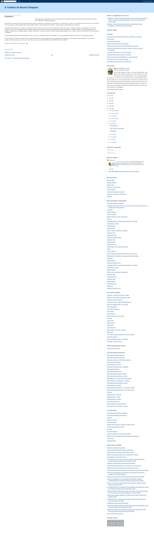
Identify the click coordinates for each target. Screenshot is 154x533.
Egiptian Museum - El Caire (114, 364)
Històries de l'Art (111, 260)
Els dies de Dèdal (111, 214)
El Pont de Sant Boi (112, 336)
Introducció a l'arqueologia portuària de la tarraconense (121, 463)
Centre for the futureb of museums (116, 192)
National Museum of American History (116, 403)
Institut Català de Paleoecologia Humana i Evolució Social (122, 253)
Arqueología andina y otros (114, 263)
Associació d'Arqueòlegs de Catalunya (117, 415)
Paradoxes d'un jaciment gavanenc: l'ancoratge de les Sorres (122, 468)
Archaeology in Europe (113, 223)
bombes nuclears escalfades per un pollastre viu (57, 38)
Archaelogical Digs (112, 235)
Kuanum (109, 219)
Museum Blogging (111, 182)
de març (112, 142)
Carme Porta (110, 320)
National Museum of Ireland (114, 385)
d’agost (112, 121)
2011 (110, 98)
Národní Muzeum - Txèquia (114, 399)
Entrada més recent (10, 55)
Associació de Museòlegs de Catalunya (117, 413)
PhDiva (109, 249)
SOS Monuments (111, 440)
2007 (110, 108)
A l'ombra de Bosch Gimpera (21, 7)
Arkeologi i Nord (111, 233)
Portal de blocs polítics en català (115, 316)
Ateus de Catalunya (112, 431)
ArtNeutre (109, 196)
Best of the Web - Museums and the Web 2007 (119, 61)
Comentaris (112, 153)
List (121, 524)
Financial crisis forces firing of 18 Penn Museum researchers (122, 46)
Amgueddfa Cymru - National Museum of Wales (119, 378)
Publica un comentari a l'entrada (13, 52)
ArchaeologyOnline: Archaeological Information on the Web (122, 221)
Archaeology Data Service (113, 41)
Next (110, 524)
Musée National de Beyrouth (114, 371)
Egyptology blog (111, 239)
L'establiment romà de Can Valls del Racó (117, 503)
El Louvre (109, 392)
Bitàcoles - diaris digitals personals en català (118, 297)
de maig (112, 137)
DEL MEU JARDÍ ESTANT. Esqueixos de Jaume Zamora (124, 171)
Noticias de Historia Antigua (114, 237)
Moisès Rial (110, 332)
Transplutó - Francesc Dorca (114, 341)
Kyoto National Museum (113, 401)
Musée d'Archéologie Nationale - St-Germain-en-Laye (120, 390)
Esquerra (109, 417)
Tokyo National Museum (113, 369)
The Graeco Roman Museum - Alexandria (117, 367)
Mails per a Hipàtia (112, 306)
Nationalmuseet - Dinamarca (114, 394)
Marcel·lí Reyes (111, 323)
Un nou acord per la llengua (122, 161)
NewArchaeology (111, 226)
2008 (110, 106)
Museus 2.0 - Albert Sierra (113, 187)
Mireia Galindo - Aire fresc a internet (116, 330)
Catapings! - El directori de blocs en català (118, 295)
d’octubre (112, 116)
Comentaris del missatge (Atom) (21, 58)
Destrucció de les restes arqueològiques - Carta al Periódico (122, 57)
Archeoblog (110, 209)
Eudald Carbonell (111, 212)
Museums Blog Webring (115, 521)
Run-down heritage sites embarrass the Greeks (119, 54)
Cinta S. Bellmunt (111, 251)
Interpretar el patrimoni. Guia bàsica (116, 447)
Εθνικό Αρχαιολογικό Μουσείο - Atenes (117, 376)
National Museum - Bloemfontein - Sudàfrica (118, 380)
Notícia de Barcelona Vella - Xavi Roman (117, 304)
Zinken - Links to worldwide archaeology (117, 230)
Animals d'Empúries (50, 20)
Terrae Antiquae (111, 228)
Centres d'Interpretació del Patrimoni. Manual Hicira (120, 450)
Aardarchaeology (111, 242)
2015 (110, 95)
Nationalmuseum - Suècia (113, 397)
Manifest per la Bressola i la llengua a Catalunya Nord (121, 424)
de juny (112, 134)
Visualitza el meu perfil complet (115, 89)
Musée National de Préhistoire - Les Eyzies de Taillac (121, 387)
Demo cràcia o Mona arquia (117, 128)
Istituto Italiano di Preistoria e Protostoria (117, 246)
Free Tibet (109, 429)
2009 (110, 103)
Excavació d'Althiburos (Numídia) (115, 203)
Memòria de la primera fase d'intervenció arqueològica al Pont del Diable (125, 476)
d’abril (112, 139)
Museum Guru (110, 185)
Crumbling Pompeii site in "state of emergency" (119, 52)
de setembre (113, 118)
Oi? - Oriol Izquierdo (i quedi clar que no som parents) (121, 334)
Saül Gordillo (110, 311)
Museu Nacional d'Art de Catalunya (116, 357)
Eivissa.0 (109, 318)
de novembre (113, 113)
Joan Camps (110, 325)
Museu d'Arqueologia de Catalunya (116, 355)
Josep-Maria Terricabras (113, 309)
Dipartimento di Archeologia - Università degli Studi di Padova (123, 256)
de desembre (113, 110)
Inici (52, 55)
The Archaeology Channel (113, 348)
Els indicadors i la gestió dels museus (117, 457)
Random (116, 524)
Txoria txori (112, 160)
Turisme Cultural (111, 189)
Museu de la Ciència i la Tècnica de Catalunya (119, 360)
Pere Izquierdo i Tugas (122, 68)
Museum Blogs (111, 180)
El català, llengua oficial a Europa (115, 427)
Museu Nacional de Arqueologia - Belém (117, 383)
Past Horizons (110, 39)
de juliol (112, 123)
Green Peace (110, 438)
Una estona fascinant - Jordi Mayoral (116, 194)
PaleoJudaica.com (111, 244)
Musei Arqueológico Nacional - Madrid (116, 373)
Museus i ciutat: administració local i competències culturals (122, 454)
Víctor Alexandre (111, 327)
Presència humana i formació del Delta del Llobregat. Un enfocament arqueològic (128, 470)
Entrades (111, 150)
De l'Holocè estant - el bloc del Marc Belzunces (119, 302)
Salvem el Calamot (112, 422)
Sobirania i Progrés (112, 420)
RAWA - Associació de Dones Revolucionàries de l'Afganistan (123, 436)
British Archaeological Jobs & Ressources (118, 43)
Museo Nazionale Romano (113, 362)
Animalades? (9, 16)
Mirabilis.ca (110, 258)
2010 (110, 101)
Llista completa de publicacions (115, 513)
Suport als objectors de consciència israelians (119, 433)
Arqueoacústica (114, 125)
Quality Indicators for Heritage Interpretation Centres (120, 452)
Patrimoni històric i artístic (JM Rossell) (117, 216)
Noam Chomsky (111, 313)
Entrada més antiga (94, 55)
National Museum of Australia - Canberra (117, 406)
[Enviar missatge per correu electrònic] (26, 43)
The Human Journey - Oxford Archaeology (118, 59)
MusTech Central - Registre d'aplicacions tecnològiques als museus (124, 36)
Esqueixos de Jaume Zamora (114, 300)
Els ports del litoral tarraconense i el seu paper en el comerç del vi (124, 465)
